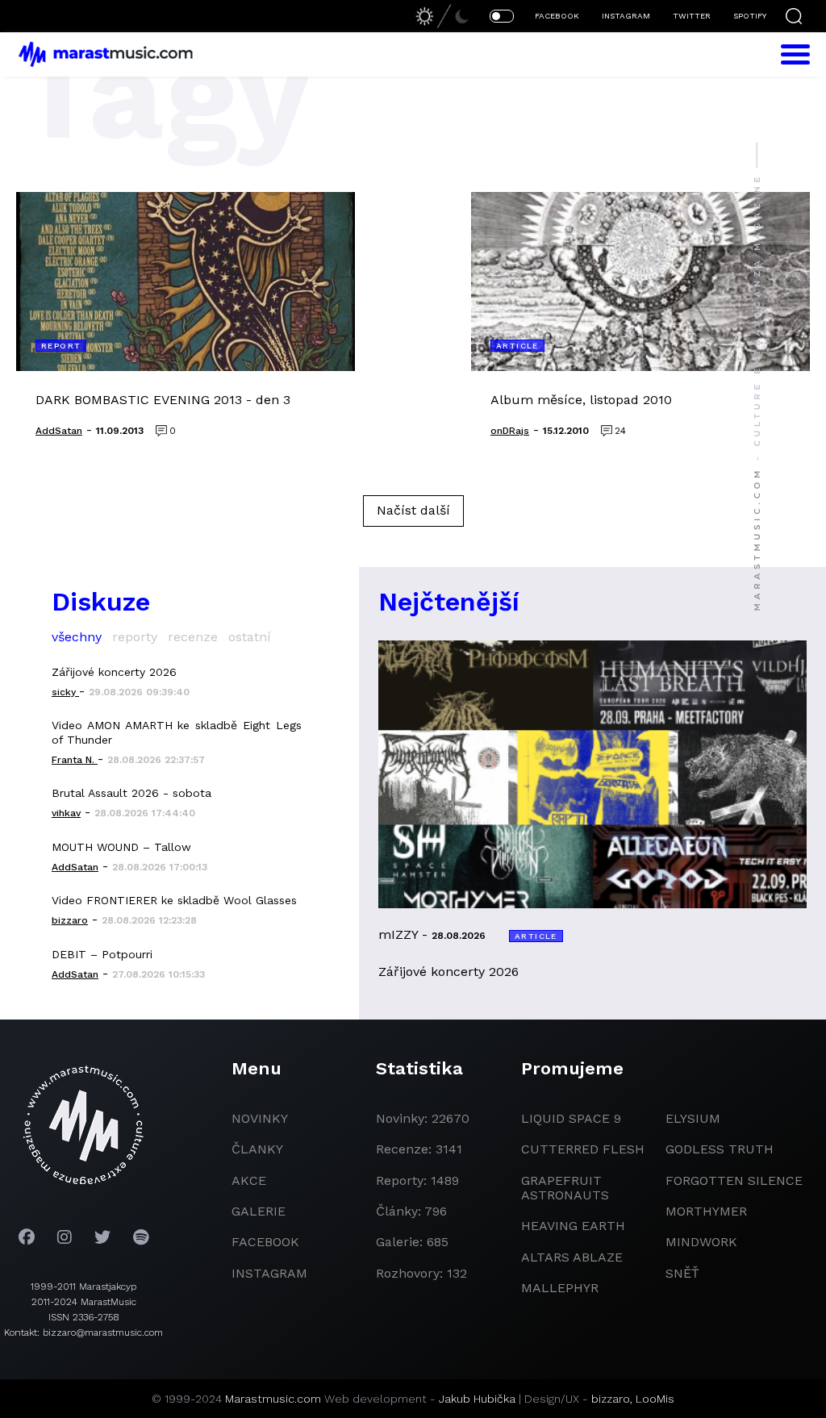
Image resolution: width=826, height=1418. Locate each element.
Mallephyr (560, 1287)
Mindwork (701, 1241)
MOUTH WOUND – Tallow (121, 846)
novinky (260, 1118)
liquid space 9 (571, 1118)
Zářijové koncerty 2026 (114, 671)
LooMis (655, 1398)
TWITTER (692, 15)
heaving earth (573, 1225)
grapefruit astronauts (565, 1188)
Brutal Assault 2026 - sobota (131, 792)
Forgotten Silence (734, 1180)
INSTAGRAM (626, 15)
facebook (265, 1241)
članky (257, 1149)
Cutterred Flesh (583, 1149)
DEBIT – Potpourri (102, 954)
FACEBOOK (557, 15)
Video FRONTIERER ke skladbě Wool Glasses (174, 900)
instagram (269, 1273)
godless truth (719, 1149)
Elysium (692, 1118)
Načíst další (413, 510)
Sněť (682, 1273)
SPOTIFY (749, 15)
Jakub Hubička (477, 1398)
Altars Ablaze (572, 1257)
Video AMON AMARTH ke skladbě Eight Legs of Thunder (177, 732)
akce (249, 1180)
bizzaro (610, 1398)
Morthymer (706, 1211)
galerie (259, 1211)
